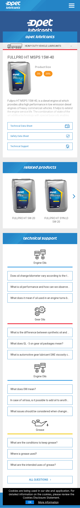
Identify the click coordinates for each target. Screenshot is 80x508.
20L (39, 73)
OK (29, 502)
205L (48, 73)
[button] (74, 201)
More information (48, 502)
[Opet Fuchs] (14, 9)
